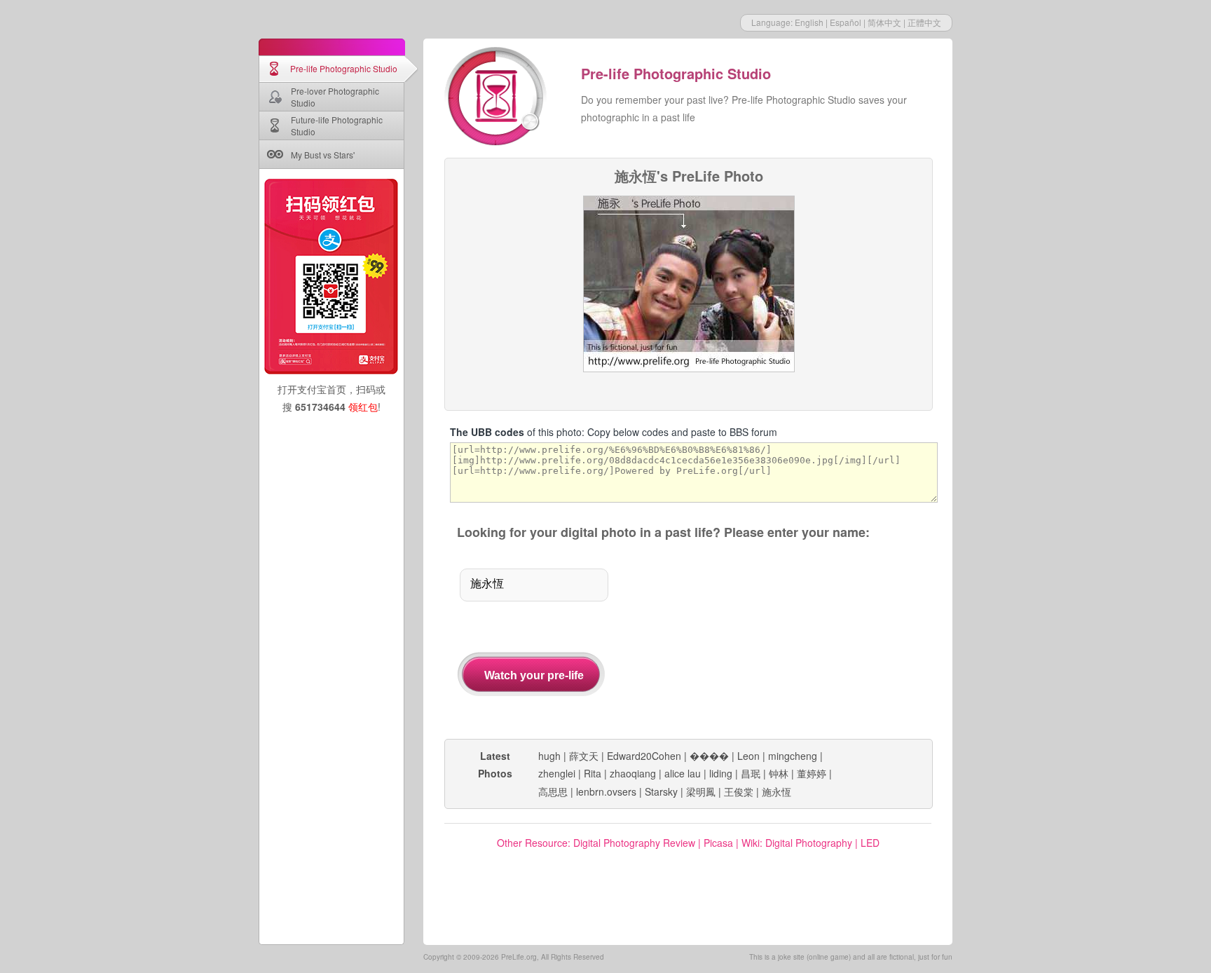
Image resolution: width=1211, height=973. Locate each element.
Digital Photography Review (634, 843)
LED (870, 843)
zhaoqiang (633, 773)
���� (709, 756)
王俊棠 (738, 791)
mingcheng (792, 756)
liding (720, 773)
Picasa (718, 843)
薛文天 (583, 756)
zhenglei (556, 773)
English (809, 22)
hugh (549, 756)
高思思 (553, 791)
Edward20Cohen (644, 756)
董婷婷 (811, 773)
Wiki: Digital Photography (796, 843)
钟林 (778, 773)
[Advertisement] (786, 640)
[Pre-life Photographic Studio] (496, 98)
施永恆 (776, 791)
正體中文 (924, 22)
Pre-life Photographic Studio (343, 68)
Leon (748, 756)
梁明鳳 (701, 791)
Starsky (661, 791)
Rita (592, 773)
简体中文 (884, 22)
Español (845, 22)
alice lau (682, 773)
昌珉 (750, 773)
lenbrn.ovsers (606, 791)
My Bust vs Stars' (323, 155)
